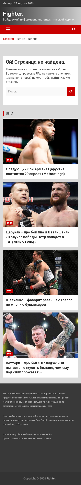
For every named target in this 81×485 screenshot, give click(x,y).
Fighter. (13, 13)
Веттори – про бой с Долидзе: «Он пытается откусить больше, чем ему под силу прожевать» (37, 367)
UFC (9, 113)
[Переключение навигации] (8, 29)
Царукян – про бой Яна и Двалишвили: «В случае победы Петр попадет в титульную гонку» (38, 236)
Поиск (71, 91)
